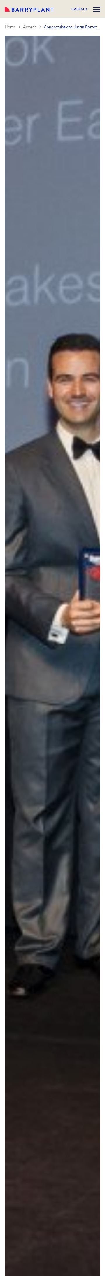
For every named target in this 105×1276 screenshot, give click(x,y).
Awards (29, 26)
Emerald (79, 9)
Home (10, 26)
